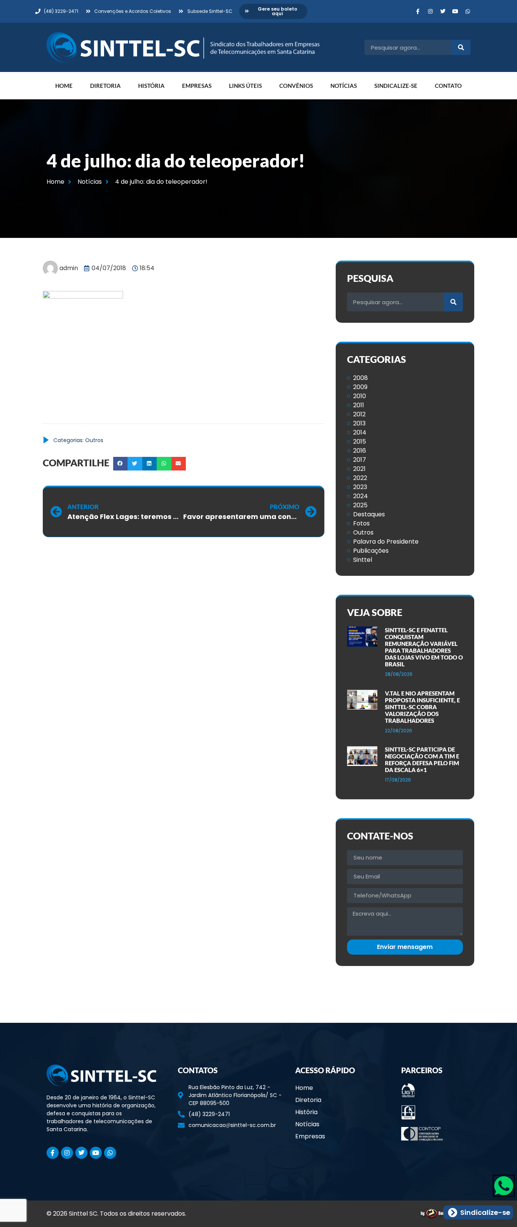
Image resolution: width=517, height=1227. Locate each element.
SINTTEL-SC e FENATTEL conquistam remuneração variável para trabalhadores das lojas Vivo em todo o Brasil (424, 647)
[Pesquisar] (461, 47)
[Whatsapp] (467, 11)
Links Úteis (245, 85)
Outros (94, 440)
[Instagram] (430, 11)
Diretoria (105, 85)
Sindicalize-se (395, 85)
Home (64, 85)
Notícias (343, 85)
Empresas (197, 85)
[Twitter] (443, 11)
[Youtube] (455, 11)
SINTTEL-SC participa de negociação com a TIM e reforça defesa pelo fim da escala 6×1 (422, 759)
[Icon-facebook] (418, 11)
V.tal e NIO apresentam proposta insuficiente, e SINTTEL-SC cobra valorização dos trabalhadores (422, 707)
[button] (120, 463)
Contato (448, 85)
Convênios (296, 85)
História (151, 85)
